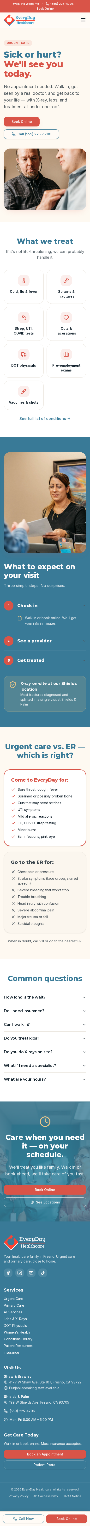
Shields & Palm (16, 1396)
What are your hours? (25, 1079)
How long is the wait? (25, 997)
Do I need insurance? (24, 1011)
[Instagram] (19, 1273)
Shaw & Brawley (17, 1376)
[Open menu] (83, 20)
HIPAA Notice (72, 1496)
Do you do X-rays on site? (28, 1052)
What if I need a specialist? (30, 1065)
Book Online (45, 8)
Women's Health (17, 1332)
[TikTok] (42, 1273)
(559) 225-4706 (62, 4)
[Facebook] (8, 1273)
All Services (13, 1312)
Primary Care (14, 1305)
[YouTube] (31, 1273)
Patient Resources (18, 1346)
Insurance (11, 1352)
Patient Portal (45, 1465)
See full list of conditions (42, 418)
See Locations (48, 1202)
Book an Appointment (45, 1454)
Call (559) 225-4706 (34, 134)
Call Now (26, 1519)
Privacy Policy (19, 1496)
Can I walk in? (17, 1024)
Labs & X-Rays (15, 1319)
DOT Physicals (15, 1325)
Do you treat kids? (21, 1038)
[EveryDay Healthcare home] (19, 20)
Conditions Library (18, 1339)
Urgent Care (13, 1299)
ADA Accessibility (45, 1496)
